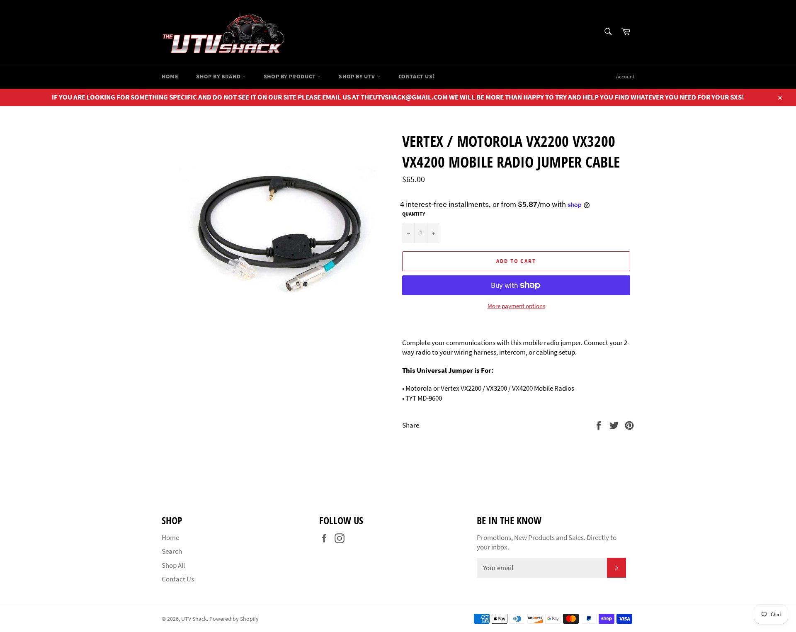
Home (170, 76)
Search (172, 551)
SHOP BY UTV (357, 76)
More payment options (516, 306)
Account (625, 76)
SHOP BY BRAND (219, 76)
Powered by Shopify (234, 618)
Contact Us (178, 578)
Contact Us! (416, 76)
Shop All (173, 565)
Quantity (413, 214)
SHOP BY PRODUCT (291, 76)
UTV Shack (194, 618)
